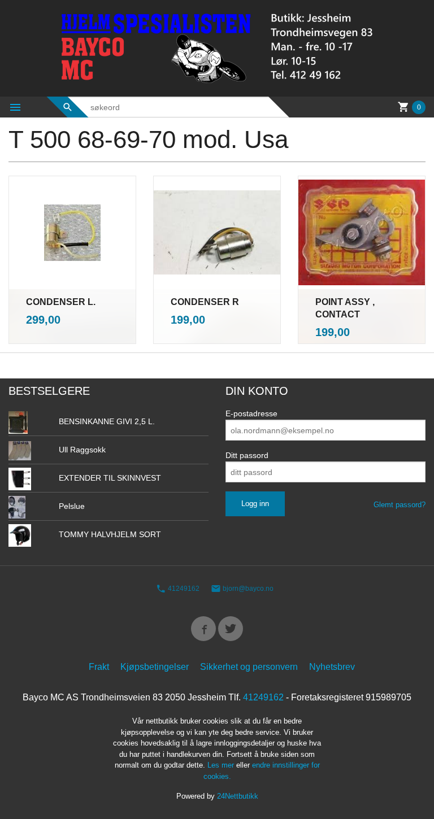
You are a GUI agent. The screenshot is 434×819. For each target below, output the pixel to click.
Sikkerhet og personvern (249, 667)
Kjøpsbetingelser (154, 667)
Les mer (221, 765)
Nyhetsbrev (332, 667)
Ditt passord (246, 455)
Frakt (99, 667)
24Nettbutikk (237, 796)
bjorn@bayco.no (247, 589)
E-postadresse (251, 413)
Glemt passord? (400, 504)
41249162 (182, 589)
